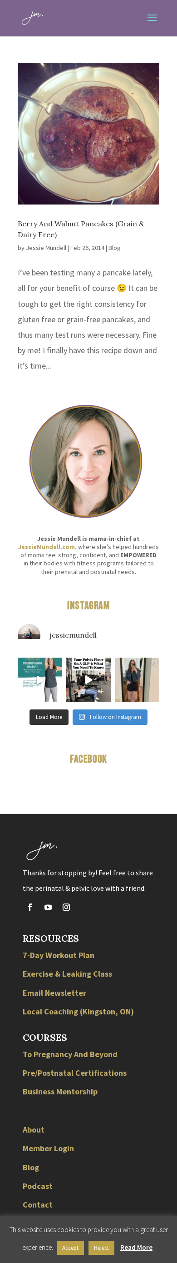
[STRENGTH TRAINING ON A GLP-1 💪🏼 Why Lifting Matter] (40, 680)
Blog (114, 248)
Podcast (38, 1186)
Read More (136, 1247)
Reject (101, 1248)
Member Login (48, 1148)
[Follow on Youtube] (48, 907)
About (33, 1129)
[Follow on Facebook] (30, 907)
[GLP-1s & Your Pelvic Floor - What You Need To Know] (88, 680)
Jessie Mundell (46, 248)
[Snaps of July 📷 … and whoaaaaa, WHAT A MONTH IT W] (137, 680)
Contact (38, 1204)
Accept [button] (70, 1248)
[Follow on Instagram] (66, 907)
